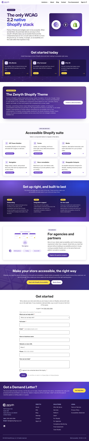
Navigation (12, 162)
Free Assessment (73, 2)
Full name (22, 321)
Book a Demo (57, 282)
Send (23, 375)
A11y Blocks (12, 63)
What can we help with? (27, 314)
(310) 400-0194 (48, 308)
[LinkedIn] (4, 426)
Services (55, 410)
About (52, 2)
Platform (55, 412)
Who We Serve (57, 407)
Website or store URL (25, 344)
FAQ (37, 410)
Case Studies (57, 429)
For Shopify (56, 418)
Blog (57, 2)
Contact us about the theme (73, 102)
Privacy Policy (45, 375)
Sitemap (38, 415)
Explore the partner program (58, 255)
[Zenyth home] (5, 2)
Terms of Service (55, 375)
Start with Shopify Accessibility (38, 282)
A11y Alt (67, 63)
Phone (26, 351)
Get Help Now (79, 390)
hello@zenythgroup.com (14, 421)
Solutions (44, 2)
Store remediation (43, 162)
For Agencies (57, 421)
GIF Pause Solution (15, 143)
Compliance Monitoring (60, 424)
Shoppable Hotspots (72, 162)
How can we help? (24, 359)
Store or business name (26, 336)
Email (28, 329)
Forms (39, 143)
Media (68, 143)
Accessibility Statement (78, 412)
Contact (63, 2)
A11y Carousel (41, 63)
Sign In (83, 2)
